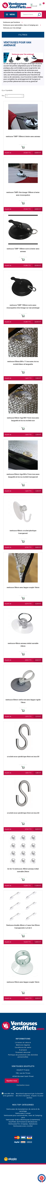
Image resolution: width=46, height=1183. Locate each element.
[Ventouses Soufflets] (23, 1025)
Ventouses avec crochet (23, 1126)
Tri (3, 96)
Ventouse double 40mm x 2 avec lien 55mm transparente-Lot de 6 (23, 926)
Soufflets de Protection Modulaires (23, 1122)
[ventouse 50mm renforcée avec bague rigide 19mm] (23, 680)
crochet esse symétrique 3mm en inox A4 (23, 813)
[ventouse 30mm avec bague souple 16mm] (23, 962)
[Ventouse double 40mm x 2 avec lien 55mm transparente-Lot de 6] (23, 906)
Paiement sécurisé (23, 1052)
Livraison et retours (23, 1042)
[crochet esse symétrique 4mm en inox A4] (23, 737)
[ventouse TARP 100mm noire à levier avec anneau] (23, 229)
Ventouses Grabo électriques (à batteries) (23, 1120)
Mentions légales (23, 1045)
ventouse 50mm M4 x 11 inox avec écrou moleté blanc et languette (23, 363)
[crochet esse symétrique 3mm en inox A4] (23, 793)
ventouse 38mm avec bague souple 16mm (23, 587)
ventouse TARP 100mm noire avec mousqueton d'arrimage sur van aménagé (23, 306)
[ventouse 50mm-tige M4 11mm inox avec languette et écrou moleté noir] (23, 398)
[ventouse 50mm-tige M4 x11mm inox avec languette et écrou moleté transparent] (23, 455)
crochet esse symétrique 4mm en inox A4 (23, 757)
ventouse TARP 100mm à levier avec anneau (23, 136)
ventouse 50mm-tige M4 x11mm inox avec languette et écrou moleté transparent (23, 475)
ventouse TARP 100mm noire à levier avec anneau (23, 250)
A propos (23, 1050)
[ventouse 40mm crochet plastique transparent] (23, 511)
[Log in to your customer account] (34, 5)
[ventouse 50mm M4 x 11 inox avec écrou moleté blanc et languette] (23, 342)
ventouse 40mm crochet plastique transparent (23, 532)
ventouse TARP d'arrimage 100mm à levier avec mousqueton (23, 193)
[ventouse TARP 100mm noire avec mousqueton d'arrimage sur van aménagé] (23, 286)
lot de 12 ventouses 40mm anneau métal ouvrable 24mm (23, 870)
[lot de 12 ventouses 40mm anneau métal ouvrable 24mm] (23, 849)
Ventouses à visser (23, 1113)
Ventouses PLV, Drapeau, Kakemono (23, 1124)
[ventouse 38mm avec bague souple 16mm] (23, 568)
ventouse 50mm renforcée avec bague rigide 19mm (23, 701)
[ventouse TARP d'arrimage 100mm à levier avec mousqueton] (23, 173)
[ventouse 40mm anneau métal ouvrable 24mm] (23, 624)
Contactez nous (23, 1085)
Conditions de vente (23, 1047)
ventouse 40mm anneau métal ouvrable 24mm (23, 644)
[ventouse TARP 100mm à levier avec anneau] (23, 117)
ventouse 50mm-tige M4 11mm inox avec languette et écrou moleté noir (23, 419)
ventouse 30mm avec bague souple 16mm (23, 982)
